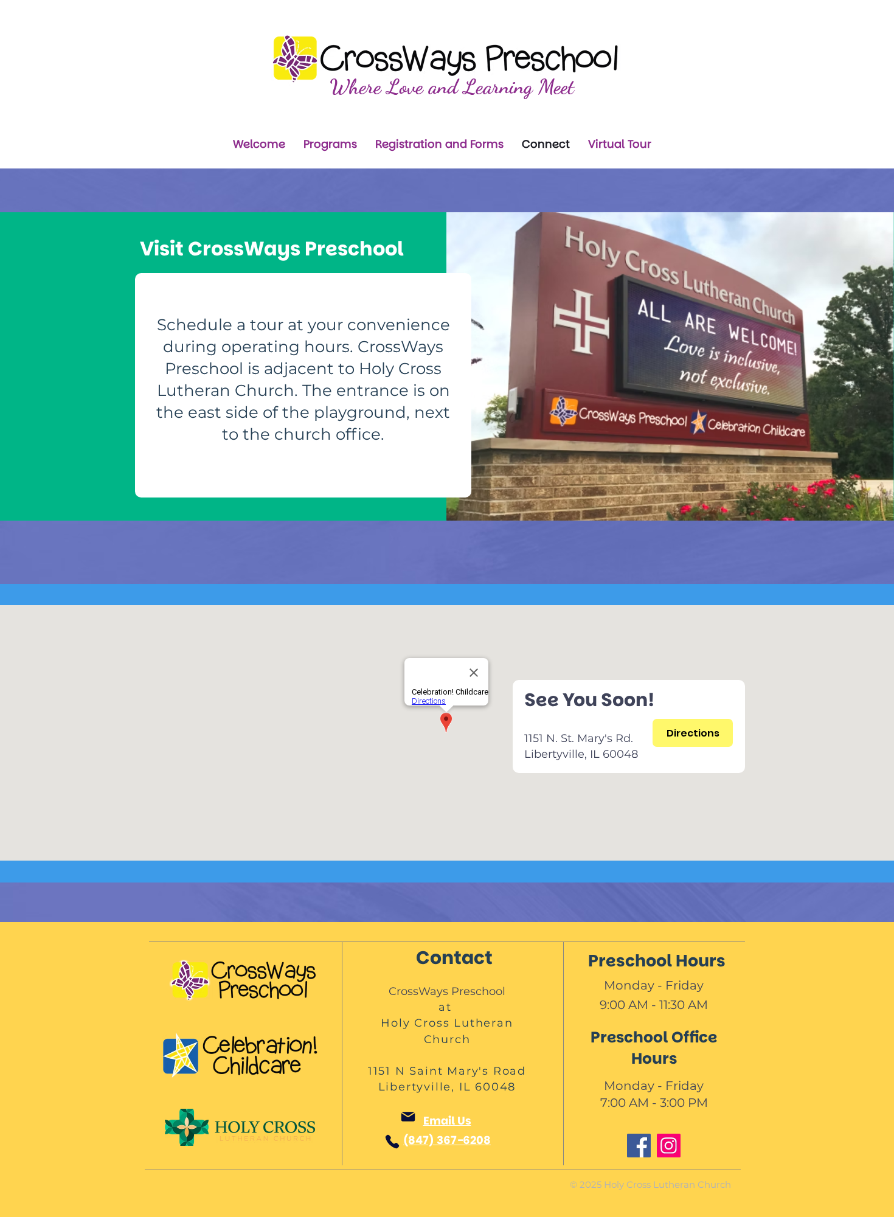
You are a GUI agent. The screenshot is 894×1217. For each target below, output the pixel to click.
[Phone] (392, 1141)
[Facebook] (639, 1145)
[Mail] (408, 1117)
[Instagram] (669, 1145)
